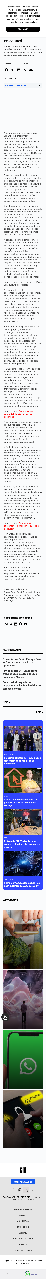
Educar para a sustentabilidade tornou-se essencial (18, 414)
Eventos (23, 1215)
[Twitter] (26, 1190)
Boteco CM (8, 838)
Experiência (8, 754)
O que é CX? (23, 1244)
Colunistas (23, 1221)
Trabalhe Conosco (22, 1250)
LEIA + (39, 712)
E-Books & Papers (23, 1209)
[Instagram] (20, 1190)
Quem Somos (23, 1227)
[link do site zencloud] (31, 1273)
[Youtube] (32, 1190)
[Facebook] (13, 1190)
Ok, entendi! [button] (23, 29)
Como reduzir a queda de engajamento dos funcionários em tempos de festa (22, 685)
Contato (23, 1233)
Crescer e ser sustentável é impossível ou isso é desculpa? (21, 526)
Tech (6, 796)
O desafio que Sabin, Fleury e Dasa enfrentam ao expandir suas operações (22, 662)
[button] (6, 70)
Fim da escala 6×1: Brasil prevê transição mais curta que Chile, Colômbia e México (20, 674)
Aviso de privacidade (23, 1238)
